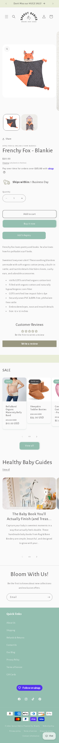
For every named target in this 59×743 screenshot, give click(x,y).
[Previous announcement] (6, 3)
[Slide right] (36, 436)
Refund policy (48, 726)
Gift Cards (11, 674)
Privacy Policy (13, 660)
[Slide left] (22, 436)
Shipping (5, 163)
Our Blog (11, 652)
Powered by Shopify (32, 726)
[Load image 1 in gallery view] (11, 122)
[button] (6, 16)
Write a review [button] (29, 343)
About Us (11, 623)
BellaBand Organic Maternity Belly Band (14, 411)
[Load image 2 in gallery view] (29, 122)
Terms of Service (14, 667)
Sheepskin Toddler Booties (38, 408)
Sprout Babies (18, 726)
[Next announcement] (53, 3)
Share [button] (8, 139)
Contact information (31, 736)
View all (29, 445)
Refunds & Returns (15, 638)
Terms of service (30, 731)
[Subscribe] (48, 597)
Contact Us (12, 645)
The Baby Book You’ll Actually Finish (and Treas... (29, 516)
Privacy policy (15, 731)
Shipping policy (46, 731)
